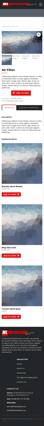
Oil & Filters (13, 99)
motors (16, 101)
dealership (9, 101)
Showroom (21, 373)
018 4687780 (15, 399)
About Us (21, 368)
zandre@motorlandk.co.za (16, 410)
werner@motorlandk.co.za (16, 406)
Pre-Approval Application (27, 377)
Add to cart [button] (9, 194)
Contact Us (21, 382)
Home (4, 26)
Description (9, 107)
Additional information (28, 107)
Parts (9, 26)
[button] (39, 35)
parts (21, 101)
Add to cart (22, 93)
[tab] (9, 107)
